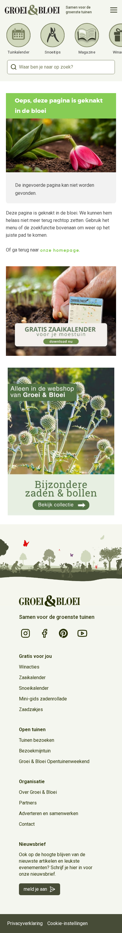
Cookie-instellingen (67, 923)
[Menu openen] (113, 10)
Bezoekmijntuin (35, 751)
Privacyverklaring (25, 923)
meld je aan (35, 889)
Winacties (29, 667)
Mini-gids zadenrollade (43, 699)
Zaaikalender (32, 677)
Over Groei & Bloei (38, 792)
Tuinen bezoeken (36, 740)
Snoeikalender (34, 688)
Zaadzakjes (31, 709)
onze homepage (59, 250)
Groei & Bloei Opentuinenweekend (54, 761)
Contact (27, 824)
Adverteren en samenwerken (48, 813)
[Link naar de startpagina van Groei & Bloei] (49, 601)
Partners (28, 803)
